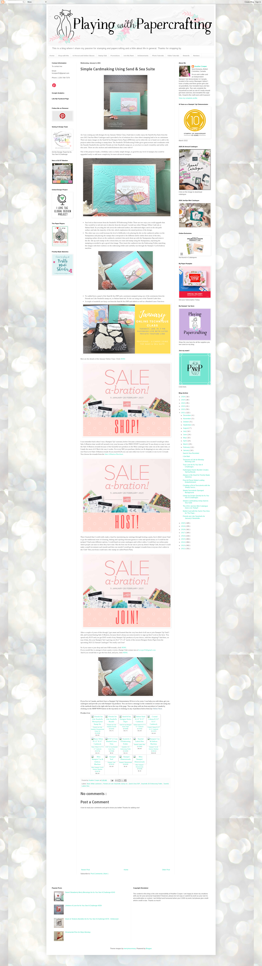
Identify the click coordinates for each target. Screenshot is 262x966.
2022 (183, 409)
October (186, 422)
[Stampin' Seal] (111, 759)
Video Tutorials (173, 56)
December (187, 415)
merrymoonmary (130, 948)
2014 (183, 542)
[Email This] (116, 780)
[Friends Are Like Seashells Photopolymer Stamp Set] (97, 724)
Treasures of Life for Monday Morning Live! (193, 461)
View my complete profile (188, 98)
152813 (111, 764)
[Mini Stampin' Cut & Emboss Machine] (97, 764)
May (185, 438)
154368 (97, 733)
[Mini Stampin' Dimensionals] (139, 762)
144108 (140, 768)
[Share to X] (122, 780)
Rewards (186, 56)
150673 (97, 771)
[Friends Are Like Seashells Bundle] (111, 722)
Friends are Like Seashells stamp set (115, 783)
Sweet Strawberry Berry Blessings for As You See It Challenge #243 (90, 892)
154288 (125, 728)
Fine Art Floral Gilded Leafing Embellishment (193, 481)
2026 (183, 397)
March (185, 444)
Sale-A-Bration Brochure (114, 454)
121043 (140, 728)
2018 (183, 529)
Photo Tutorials (158, 56)
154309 (125, 751)
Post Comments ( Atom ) (99, 874)
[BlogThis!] (119, 780)
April (185, 441)
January (186, 450)
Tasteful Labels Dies (139, 744)
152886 (140, 746)
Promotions (115, 56)
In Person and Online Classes (83, 56)
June (185, 435)
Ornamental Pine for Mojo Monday (77, 932)
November (187, 419)
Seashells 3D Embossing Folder (152, 783)
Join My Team (128, 56)
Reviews (196, 56)
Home (52, 56)
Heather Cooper (94, 780)
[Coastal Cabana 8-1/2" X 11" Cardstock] (153, 724)
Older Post (166, 870)
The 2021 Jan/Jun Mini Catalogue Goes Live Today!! (195, 507)
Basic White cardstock (94, 783)
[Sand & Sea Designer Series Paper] (125, 722)
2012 (183, 549)
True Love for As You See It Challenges (193, 466)
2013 (183, 545)
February (186, 447)
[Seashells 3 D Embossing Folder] (125, 744)
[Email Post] (112, 780)
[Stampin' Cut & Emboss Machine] (153, 744)
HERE (123, 359)
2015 (183, 539)
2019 (183, 526)
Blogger (149, 948)
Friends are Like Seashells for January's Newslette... (194, 517)
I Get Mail (186, 456)
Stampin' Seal (111, 762)
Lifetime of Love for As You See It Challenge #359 (83, 906)
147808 (111, 751)
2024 (183, 403)
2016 (183, 536)
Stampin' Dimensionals (125, 762)
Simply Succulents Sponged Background (193, 491)
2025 (183, 400)
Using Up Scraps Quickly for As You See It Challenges (196, 497)
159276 (97, 751)
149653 (154, 751)
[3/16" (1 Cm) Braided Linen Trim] (111, 744)
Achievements (143, 56)
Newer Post (85, 870)
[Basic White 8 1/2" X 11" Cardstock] (97, 744)
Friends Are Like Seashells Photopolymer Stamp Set (97, 729)
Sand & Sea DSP (134, 783)
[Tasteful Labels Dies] (139, 741)
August (186, 428)
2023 (183, 406)
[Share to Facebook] (125, 780)
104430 (125, 764)
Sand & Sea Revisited (191, 453)
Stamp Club (102, 56)
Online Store (157, 709)
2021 (183, 413)
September (187, 425)
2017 (183, 533)
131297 (154, 731)
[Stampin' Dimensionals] (125, 759)
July (185, 431)
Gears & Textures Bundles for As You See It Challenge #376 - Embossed (91, 919)
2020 (183, 523)
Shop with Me (63, 56)
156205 (111, 728)
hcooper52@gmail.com (147, 650)
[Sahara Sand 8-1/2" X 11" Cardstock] (139, 722)
